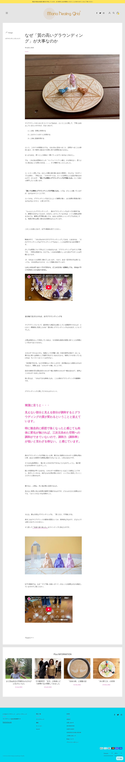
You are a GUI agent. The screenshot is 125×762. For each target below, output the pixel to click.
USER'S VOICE (70, 729)
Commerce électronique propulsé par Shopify (13, 755)
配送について (70, 739)
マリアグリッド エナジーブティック (17, 714)
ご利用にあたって (71, 735)
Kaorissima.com (7, 722)
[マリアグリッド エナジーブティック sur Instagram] (104, 13)
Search (38, 729)
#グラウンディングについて (12, 38)
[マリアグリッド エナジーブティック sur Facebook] (97, 13)
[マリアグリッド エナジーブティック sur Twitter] (100, 13)
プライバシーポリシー (72, 742)
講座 (37, 722)
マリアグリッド (40, 719)
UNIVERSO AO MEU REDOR (74, 732)
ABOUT (68, 719)
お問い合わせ (70, 722)
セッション (39, 726)
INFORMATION (70, 726)
